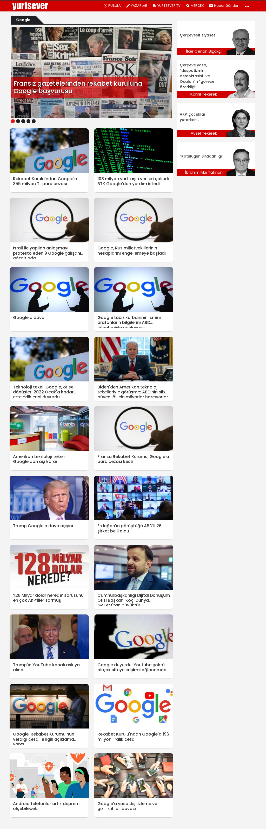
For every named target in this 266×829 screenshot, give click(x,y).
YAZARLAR (139, 5)
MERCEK (197, 5)
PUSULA (114, 5)
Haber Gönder (226, 5)
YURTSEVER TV (169, 5)
